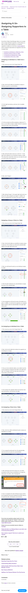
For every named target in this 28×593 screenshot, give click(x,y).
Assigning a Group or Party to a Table (12, 53)
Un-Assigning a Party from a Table (11, 56)
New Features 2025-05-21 (7, 570)
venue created (20, 46)
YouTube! (3, 526)
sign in (5, 583)
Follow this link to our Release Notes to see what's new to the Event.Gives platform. (14, 529)
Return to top (4, 555)
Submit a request (19, 550)
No (17, 544)
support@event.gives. (6, 522)
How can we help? (4, 6)
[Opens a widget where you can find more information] (22, 590)
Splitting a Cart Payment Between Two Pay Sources (13, 572)
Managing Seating (10, 8)
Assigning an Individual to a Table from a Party (14, 52)
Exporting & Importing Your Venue (9, 561)
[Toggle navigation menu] (24, 2)
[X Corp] (3, 536)
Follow (4, 36)
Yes (10, 544)
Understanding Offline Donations (8, 563)
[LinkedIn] (5, 536)
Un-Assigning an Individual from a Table (12, 55)
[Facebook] (2, 536)
